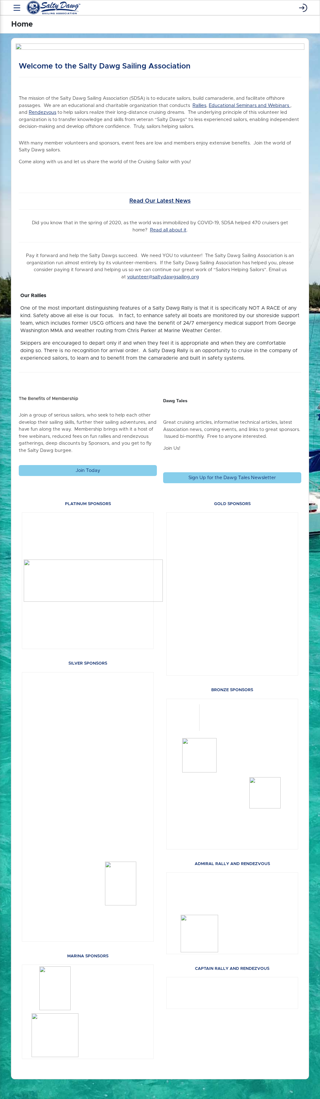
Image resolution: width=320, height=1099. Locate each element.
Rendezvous (42, 112)
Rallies (199, 105)
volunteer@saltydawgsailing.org (163, 277)
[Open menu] (16, 7)
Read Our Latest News (160, 201)
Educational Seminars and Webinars (249, 105)
